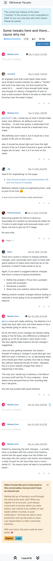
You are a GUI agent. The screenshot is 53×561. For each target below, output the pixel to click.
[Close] (47, 485)
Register (9, 538)
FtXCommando (14, 213)
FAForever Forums (20, 2)
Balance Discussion (13, 39)
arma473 (11, 74)
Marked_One (13, 54)
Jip (8, 169)
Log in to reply (43, 44)
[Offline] (4, 74)
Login (18, 538)
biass (9, 252)
